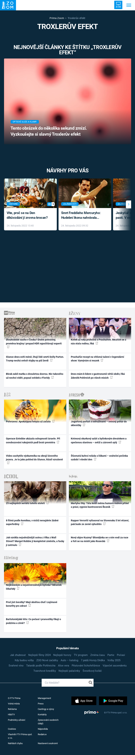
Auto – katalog (69, 660)
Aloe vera (63, 665)
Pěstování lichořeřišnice (86, 665)
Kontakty (42, 714)
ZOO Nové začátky (47, 660)
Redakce (42, 734)
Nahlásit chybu (15, 743)
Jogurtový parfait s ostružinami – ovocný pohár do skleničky (99, 423)
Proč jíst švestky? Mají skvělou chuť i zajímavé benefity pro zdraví (31, 604)
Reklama (12, 709)
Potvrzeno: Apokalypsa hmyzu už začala (28, 421)
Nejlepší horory (62, 655)
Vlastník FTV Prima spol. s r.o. (20, 736)
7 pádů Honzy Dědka (93, 660)
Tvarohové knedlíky (44, 670)
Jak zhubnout (18, 655)
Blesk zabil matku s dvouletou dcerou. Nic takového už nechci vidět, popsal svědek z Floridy (34, 375)
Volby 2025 (113, 660)
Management (44, 698)
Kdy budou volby (24, 660)
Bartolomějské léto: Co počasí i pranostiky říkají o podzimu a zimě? (33, 621)
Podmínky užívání (16, 720)
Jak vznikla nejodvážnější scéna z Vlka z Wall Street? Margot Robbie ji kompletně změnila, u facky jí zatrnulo (35, 541)
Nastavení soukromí (48, 743)
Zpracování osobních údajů (48, 722)
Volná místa (14, 703)
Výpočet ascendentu (115, 665)
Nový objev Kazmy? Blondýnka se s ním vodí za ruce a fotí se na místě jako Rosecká (99, 539)
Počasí (121, 655)
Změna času (97, 655)
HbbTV (11, 714)
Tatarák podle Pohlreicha (40, 665)
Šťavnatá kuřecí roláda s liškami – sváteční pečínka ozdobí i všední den (99, 457)
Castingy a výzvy (46, 709)
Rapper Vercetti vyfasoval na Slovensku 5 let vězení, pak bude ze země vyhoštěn (100, 522)
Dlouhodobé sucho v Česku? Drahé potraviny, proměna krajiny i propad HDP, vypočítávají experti (34, 341)
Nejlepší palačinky (69, 670)
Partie (110, 655)
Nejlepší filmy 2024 (39, 655)
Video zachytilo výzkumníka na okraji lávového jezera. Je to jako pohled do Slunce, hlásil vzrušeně (34, 457)
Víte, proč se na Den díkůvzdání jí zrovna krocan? (27, 215)
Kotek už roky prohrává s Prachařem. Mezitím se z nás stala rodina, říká (98, 341)
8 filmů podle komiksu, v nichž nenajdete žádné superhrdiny (32, 522)
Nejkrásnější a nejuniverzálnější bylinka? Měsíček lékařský (34, 587)
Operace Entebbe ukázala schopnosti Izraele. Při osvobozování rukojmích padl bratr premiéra (33, 440)
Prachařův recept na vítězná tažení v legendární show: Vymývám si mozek (97, 358)
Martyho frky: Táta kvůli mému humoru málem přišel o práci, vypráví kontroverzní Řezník (100, 505)
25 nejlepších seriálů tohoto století (25, 503)
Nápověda (43, 729)
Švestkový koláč (92, 670)
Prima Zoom (57, 18)
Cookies (12, 729)
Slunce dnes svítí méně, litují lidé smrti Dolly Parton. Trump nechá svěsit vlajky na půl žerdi (35, 358)
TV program (81, 655)
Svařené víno (16, 665)
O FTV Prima (14, 698)
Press (41, 703)
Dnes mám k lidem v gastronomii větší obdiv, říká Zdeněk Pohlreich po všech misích (98, 375)
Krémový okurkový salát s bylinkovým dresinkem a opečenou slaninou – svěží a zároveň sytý (99, 440)
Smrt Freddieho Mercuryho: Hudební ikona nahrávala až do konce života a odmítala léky (82, 215)
